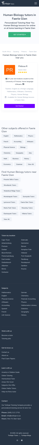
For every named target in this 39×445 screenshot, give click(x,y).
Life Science (6, 315)
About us (5, 355)
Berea (4, 269)
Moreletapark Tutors (10, 197)
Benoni (23, 246)
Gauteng (16, 52)
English (6, 136)
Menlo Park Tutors (10, 208)
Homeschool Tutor (8, 379)
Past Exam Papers (8, 358)
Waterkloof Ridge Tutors (12, 191)
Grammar (19, 164)
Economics (7, 164)
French (6, 142)
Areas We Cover (8, 382)
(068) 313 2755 (13, 412)
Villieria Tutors (27, 214)
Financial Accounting (28, 299)
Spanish (4, 308)
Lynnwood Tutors (9, 202)
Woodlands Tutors (10, 185)
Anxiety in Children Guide (11, 372)
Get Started (19, 106)
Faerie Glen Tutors (27, 202)
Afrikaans (30, 142)
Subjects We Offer (8, 385)
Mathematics (18, 136)
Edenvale (24, 240)
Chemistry (7, 153)
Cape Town (6, 240)
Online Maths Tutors (9, 388)
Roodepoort (25, 262)
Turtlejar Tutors (13, 435)
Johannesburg (6, 243)
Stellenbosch (6, 262)
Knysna (23, 269)
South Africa (6, 52)
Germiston (25, 243)
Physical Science (9, 147)
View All (31, 164)
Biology (22, 147)
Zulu (30, 153)
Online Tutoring (7, 375)
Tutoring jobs (6, 338)
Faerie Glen (33, 52)
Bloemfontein (6, 253)
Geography (19, 153)
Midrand (24, 253)
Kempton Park (26, 249)
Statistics (24, 308)
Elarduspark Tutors (10, 214)
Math (5, 159)
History (26, 159)
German (24, 292)
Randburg (24, 259)
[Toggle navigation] (35, 3)
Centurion (5, 272)
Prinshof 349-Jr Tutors (11, 180)
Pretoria (24, 52)
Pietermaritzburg (8, 256)
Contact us (5, 352)
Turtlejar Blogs (26, 435)
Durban (4, 249)
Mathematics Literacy (29, 305)
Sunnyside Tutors (28, 197)
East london (6, 259)
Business (16, 159)
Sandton (24, 265)
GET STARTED (19, 34)
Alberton (5, 265)
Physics (30, 136)
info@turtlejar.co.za (13, 416)
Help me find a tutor (9, 392)
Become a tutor (7, 335)
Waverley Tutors (27, 208)
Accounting (17, 142)
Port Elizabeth (26, 256)
